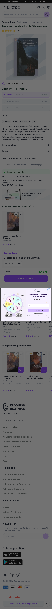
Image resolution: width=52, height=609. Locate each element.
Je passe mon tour (38, 313)
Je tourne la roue (38, 310)
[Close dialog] (48, 289)
